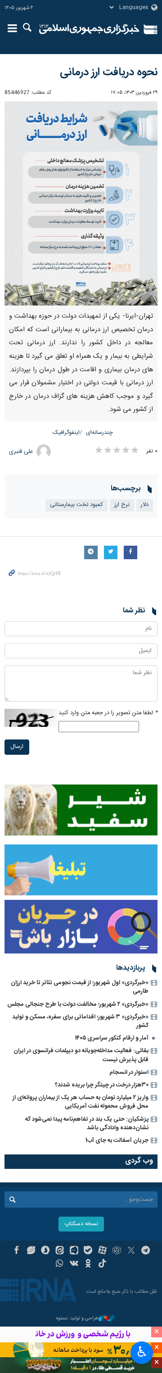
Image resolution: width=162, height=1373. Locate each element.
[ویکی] (74, 1264)
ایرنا (89, 29)
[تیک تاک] (102, 1264)
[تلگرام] (146, 1251)
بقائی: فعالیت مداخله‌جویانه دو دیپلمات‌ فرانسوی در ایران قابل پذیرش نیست (81, 1055)
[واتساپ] (60, 1264)
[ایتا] (60, 1251)
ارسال (16, 747)
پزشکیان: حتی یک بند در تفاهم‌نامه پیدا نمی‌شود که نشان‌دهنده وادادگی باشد (86, 1123)
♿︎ (141, 1352)
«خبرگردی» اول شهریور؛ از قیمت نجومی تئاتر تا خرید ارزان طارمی (79, 987)
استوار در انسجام (128, 1072)
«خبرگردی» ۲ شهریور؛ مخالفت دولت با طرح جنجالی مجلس (77, 1004)
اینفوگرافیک (66, 433)
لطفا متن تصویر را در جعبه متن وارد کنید (108, 713)
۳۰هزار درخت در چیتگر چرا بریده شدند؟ (101, 1085)
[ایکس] (131, 1251)
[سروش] (45, 1251)
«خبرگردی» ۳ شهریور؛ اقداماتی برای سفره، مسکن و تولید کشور (80, 1021)
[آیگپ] (74, 1251)
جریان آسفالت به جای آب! (117, 1140)
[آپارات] (102, 1251)
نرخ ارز (122, 505)
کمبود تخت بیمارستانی (76, 505)
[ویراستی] (31, 1251)
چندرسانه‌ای (99, 433)
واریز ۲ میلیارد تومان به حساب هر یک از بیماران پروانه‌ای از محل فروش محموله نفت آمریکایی (80, 1102)
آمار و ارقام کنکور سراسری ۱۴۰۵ (111, 1038)
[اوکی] (88, 1264)
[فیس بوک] (16, 1251)
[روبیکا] (117, 1251)
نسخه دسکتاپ (81, 1224)
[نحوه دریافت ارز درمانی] (81, 203)
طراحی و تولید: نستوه (77, 1319)
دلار (144, 505)
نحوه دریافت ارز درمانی (109, 73)
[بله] (88, 1251)
